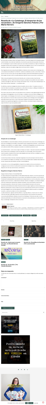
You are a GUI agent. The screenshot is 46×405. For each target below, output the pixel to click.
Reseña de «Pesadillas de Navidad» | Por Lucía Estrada (34, 243)
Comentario (4, 277)
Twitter (21, 370)
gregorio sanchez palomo (15, 215)
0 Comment (18, 27)
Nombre (2, 289)
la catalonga (26, 215)
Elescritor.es (4, 215)
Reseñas (7, 239)
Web (2, 301)
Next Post (34, 221)
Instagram (24, 370)
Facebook (18, 370)
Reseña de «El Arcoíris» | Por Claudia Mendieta (9, 265)
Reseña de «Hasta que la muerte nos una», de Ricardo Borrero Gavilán (10, 244)
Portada (3, 239)
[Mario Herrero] (4, 207)
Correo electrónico (5, 295)
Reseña (34, 215)
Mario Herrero (5, 27)
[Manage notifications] (43, 402)
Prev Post (12, 221)
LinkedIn (27, 370)
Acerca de (3, 204)
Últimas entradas (10, 204)
